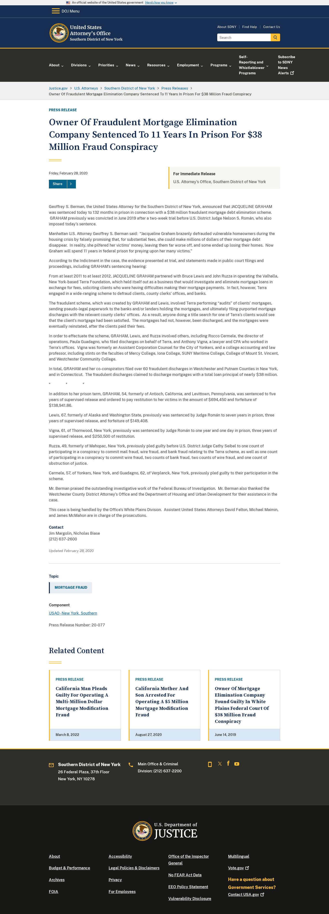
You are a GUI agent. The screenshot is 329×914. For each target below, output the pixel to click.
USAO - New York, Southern (73, 613)
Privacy (115, 880)
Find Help (249, 27)
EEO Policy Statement (188, 887)
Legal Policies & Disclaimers (134, 868)
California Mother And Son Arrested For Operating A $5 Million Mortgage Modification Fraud (161, 702)
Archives (57, 880)
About (54, 856)
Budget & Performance (69, 868)
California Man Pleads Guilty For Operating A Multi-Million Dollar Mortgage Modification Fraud (82, 702)
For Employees (122, 891)
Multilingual (238, 856)
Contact (243, 894)
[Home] (88, 42)
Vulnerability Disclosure (189, 898)
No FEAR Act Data (185, 875)
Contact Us (271, 27)
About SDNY (226, 27)
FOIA (53, 891)
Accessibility (120, 856)
